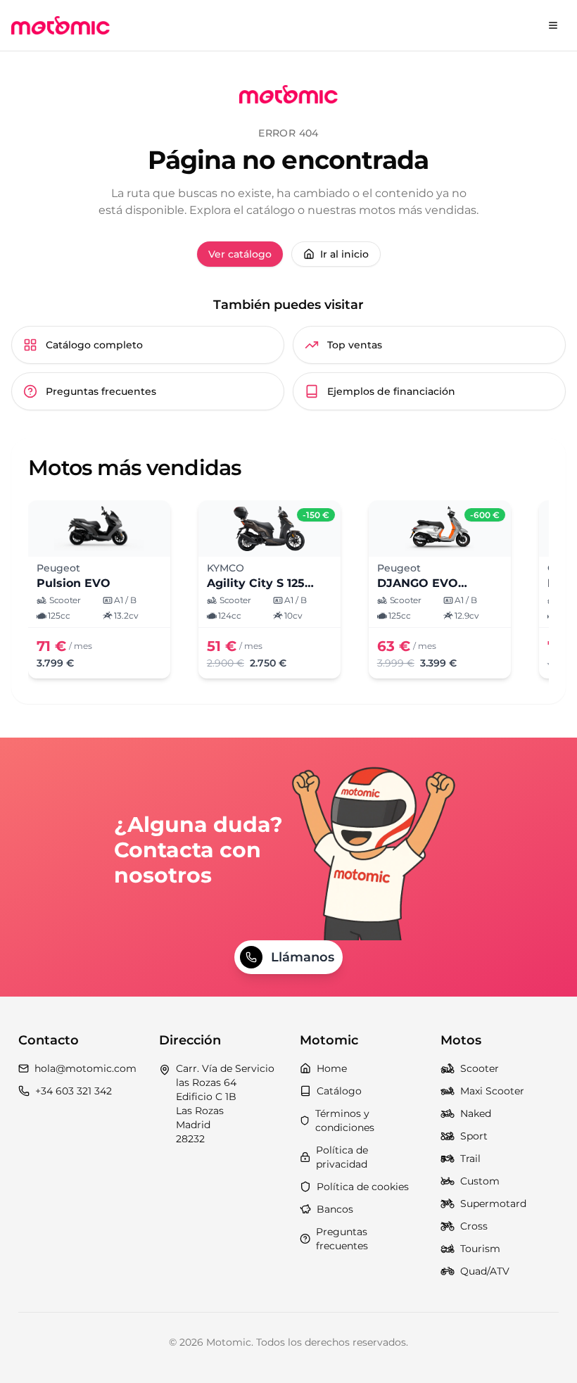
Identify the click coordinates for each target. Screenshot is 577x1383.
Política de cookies (363, 1186)
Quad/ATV (484, 1271)
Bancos (335, 1209)
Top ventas (354, 345)
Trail (470, 1158)
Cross (474, 1226)
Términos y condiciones (344, 1120)
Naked (475, 1113)
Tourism (480, 1248)
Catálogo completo (94, 345)
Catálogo (339, 1091)
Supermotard (493, 1203)
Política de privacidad (342, 1157)
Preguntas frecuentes (101, 391)
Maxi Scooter (492, 1091)
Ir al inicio (344, 254)
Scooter (479, 1068)
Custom (480, 1181)
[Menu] (553, 25)
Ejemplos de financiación (391, 391)
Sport (474, 1136)
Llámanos (302, 957)
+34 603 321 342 (73, 1091)
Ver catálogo (240, 254)
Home (332, 1068)
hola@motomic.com (85, 1068)
